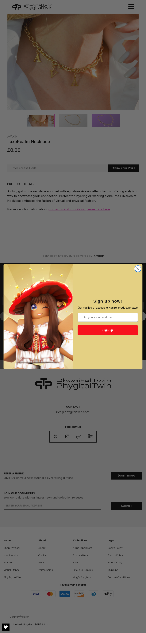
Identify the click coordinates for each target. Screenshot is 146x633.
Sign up (107, 329)
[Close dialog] (138, 269)
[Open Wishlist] (6, 627)
